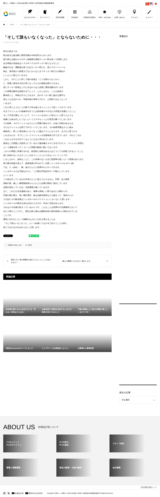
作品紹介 (74, 17)
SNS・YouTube (104, 17)
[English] (152, 4)
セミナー (149, 17)
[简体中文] (147, 4)
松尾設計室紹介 (90, 17)
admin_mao (18, 245)
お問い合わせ (119, 17)
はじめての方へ (30, 17)
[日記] (17, 42)
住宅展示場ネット (149, 487)
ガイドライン (45, 17)
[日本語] (156, 4)
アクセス (134, 17)
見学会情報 (60, 17)
